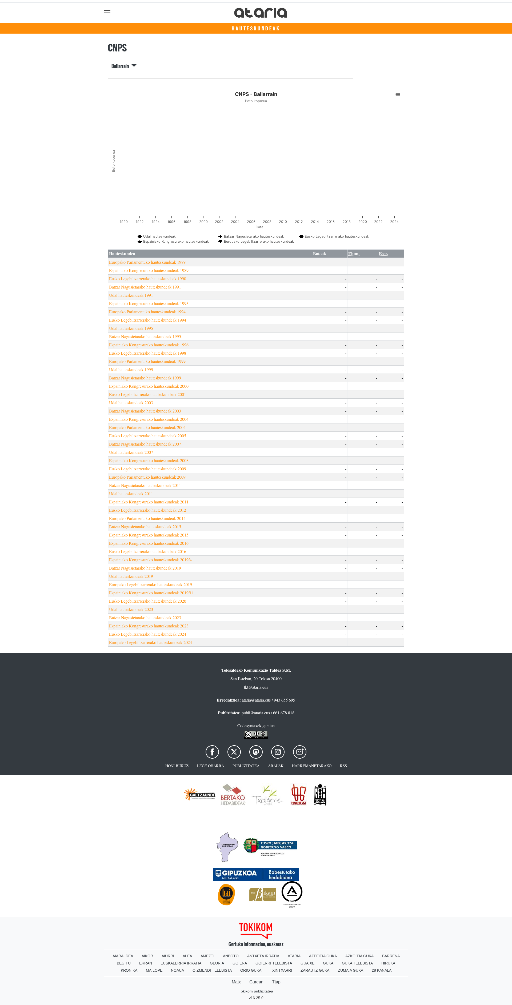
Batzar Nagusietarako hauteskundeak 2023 (145, 617)
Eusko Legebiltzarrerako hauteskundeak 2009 (147, 468)
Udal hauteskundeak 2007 (131, 452)
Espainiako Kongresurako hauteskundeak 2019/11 (151, 592)
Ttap (276, 982)
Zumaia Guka (350, 970)
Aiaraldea (123, 956)
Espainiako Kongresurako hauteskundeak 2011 (149, 501)
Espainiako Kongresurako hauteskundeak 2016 (149, 543)
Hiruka (388, 963)
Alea (187, 956)
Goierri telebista (273, 963)
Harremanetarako (311, 765)
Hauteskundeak (256, 28)
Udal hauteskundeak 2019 (131, 576)
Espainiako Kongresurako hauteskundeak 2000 (149, 386)
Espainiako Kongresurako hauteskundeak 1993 (149, 303)
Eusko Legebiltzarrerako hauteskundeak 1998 (147, 353)
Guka (328, 963)
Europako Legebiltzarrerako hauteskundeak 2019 (150, 584)
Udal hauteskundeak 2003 (131, 402)
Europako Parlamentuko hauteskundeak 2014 (147, 518)
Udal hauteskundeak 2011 (131, 493)
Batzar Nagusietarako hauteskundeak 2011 (145, 485)
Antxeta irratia (263, 956)
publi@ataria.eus (256, 712)
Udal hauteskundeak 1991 (131, 295)
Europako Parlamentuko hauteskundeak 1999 (147, 361)
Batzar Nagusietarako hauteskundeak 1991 (145, 287)
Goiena (240, 963)
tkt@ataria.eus (256, 687)
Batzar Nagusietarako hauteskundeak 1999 (145, 378)
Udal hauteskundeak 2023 (131, 609)
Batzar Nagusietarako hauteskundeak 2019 (145, 568)
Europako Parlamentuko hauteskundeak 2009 (147, 477)
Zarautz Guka (315, 970)
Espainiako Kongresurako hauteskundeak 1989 (149, 270)
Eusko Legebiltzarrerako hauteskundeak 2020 (147, 601)
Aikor (147, 956)
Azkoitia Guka (359, 956)
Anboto (231, 956)
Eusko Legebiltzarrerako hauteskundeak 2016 (147, 551)
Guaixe (307, 963)
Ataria (294, 956)
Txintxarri (281, 970)
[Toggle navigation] (107, 12)
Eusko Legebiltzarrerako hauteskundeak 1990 (147, 278)
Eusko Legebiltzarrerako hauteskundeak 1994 (147, 320)
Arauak (275, 765)
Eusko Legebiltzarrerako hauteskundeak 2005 (147, 435)
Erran (145, 963)
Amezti (207, 956)
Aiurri (168, 956)
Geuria (217, 963)
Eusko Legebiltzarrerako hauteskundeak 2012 (147, 510)
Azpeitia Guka (323, 956)
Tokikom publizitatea (256, 991)
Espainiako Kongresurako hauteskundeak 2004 (149, 419)
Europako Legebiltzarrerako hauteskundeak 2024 (150, 642)
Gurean (256, 982)
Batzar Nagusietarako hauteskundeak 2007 (145, 444)
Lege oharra (210, 765)
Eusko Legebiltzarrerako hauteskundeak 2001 (147, 394)
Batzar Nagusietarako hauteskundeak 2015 (145, 526)
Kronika (129, 970)
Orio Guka (250, 970)
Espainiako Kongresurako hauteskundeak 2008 (149, 460)
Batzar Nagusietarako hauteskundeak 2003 (145, 411)
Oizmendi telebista (212, 970)
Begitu (124, 963)
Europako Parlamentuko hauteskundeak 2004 (147, 427)
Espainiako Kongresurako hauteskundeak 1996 (149, 344)
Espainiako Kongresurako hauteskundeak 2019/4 (150, 559)
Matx (236, 982)
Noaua (177, 970)
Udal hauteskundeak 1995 (131, 328)
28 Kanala (381, 970)
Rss (343, 765)
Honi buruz (177, 765)
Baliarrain (121, 66)
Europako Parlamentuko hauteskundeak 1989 (147, 262)
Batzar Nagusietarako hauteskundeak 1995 (145, 336)
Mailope (154, 970)
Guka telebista (357, 963)
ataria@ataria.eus (256, 700)
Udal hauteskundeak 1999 (131, 369)
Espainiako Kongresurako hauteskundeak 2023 (149, 625)
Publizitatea (246, 765)
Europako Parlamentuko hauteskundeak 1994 (147, 311)
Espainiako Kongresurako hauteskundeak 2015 (149, 535)
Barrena (391, 956)
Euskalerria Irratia (181, 963)
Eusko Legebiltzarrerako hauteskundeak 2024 (147, 634)
